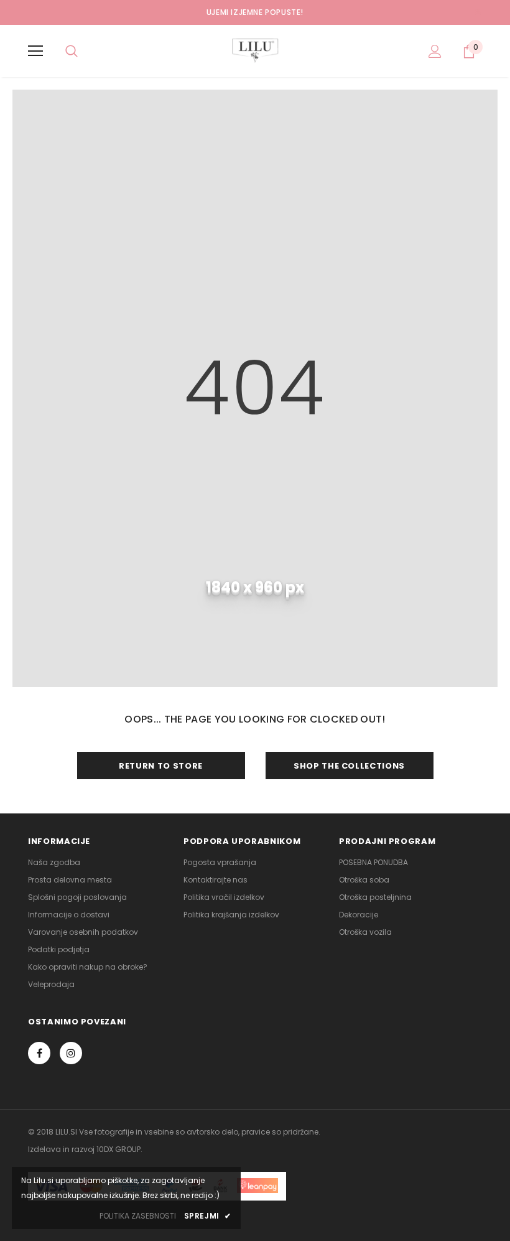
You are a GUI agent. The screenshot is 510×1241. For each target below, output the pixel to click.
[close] (477, 12)
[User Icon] (435, 51)
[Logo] (255, 50)
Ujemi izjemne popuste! (255, 12)
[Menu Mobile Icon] (35, 51)
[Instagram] (71, 1053)
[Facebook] (39, 1053)
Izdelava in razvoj (61, 1149)
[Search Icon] (71, 51)
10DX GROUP (118, 1149)
